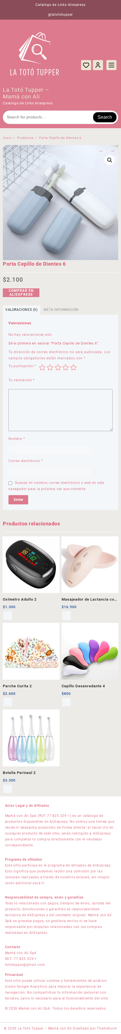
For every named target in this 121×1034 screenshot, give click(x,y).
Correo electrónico (25, 461)
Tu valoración (21, 380)
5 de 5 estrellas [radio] (73, 367)
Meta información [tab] (61, 310)
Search (105, 117)
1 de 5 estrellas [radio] (42, 367)
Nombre (16, 439)
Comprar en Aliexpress (21, 293)
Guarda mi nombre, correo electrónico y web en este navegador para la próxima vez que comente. (56, 486)
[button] (110, 160)
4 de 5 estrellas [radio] (65, 367)
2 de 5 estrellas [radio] (50, 367)
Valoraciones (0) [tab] (21, 310)
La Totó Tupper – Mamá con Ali (26, 93)
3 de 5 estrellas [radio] (58, 367)
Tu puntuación (22, 366)
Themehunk (107, 1028)
